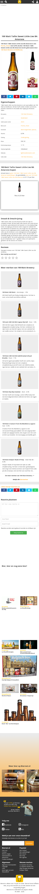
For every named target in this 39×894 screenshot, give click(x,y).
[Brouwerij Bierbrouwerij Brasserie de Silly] (10, 600)
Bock (23, 392)
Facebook (7, 825)
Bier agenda (23, 857)
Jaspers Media (28, 889)
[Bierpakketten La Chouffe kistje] (28, 600)
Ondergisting (25, 137)
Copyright (5, 866)
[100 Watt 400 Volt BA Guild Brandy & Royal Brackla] (19, 344)
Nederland (24, 118)
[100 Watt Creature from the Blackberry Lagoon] (19, 412)
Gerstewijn (20, 292)
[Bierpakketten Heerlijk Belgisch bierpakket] (19, 666)
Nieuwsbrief (5, 872)
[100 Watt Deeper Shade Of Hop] (19, 448)
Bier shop (22, 856)
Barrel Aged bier (26, 129)
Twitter (7, 829)
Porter (3, 46)
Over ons (4, 850)
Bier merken (23, 850)
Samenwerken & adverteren (7, 856)
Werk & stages (6, 854)
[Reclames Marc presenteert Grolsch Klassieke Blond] (28, 644)
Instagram (24, 825)
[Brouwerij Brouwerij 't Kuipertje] (28, 688)
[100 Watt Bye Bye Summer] (19, 380)
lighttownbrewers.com (28, 153)
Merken (4, 5)
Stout (8, 46)
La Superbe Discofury (26, 865)
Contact (4, 852)
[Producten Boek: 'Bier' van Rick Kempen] (19, 710)
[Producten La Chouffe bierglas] (10, 644)
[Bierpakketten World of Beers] (10, 688)
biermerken (24, 479)
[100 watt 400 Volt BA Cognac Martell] (19, 310)
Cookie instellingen (7, 859)
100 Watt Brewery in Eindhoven (11, 50)
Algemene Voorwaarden (9, 865)
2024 (22, 122)
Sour (4, 426)
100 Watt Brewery (27, 114)
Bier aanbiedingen (25, 852)
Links (3, 868)
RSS (22, 829)
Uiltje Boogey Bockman (26, 868)
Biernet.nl (10, 889)
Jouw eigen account (8, 870)
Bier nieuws (23, 854)
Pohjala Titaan (24, 870)
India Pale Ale (29, 460)
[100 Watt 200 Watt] (19, 280)
